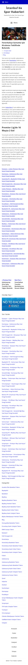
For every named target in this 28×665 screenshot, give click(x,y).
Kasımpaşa (5, 591)
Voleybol (4, 623)
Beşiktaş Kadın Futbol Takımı (10, 510)
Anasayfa (14, 629)
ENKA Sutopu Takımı (8, 529)
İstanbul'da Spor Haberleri (14, 10)
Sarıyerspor (5, 603)
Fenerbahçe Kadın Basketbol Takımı (12, 546)
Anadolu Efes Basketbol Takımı (11, 487)
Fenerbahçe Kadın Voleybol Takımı (12, 552)
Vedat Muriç (9, 107)
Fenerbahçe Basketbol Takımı (10, 542)
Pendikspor (5, 594)
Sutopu (14, 651)
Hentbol (4, 585)
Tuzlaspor (5, 610)
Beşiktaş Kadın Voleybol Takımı (11, 513)
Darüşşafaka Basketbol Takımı (10, 523)
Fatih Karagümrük (7, 536)
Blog (4, 55)
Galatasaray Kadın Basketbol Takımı (12, 565)
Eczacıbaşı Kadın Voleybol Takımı (11, 526)
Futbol (4, 555)
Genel (3, 578)
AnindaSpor (7, 53)
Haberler (4, 581)
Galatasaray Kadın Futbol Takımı (11, 568)
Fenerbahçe (12, 60)
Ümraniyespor (6, 613)
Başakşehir (5, 490)
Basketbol (5, 494)
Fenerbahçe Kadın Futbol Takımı (11, 549)
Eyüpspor (4, 533)
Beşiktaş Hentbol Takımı (9, 503)
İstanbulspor (5, 588)
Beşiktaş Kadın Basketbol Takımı (11, 507)
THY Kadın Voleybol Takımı (9, 606)
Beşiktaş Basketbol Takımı (9, 500)
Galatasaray (5, 559)
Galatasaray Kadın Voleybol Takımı (12, 572)
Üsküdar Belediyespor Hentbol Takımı (13, 616)
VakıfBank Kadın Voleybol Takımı (11, 619)
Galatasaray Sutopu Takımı (10, 575)
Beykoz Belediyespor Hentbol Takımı (12, 516)
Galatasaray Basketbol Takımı (10, 562)
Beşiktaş (4, 497)
